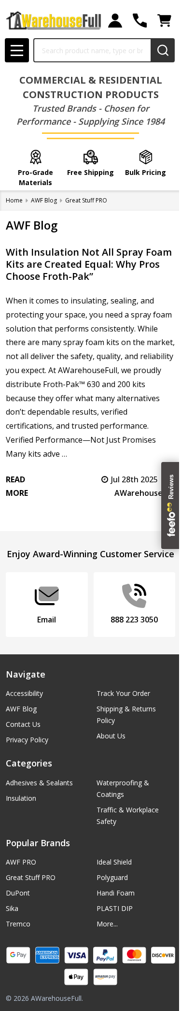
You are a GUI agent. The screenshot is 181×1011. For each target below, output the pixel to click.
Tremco (18, 923)
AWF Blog (21, 708)
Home (14, 200)
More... (107, 923)
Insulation (21, 798)
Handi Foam (116, 892)
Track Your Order (123, 693)
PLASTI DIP (115, 908)
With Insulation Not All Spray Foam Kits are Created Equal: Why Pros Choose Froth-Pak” (89, 264)
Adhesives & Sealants (39, 782)
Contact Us (23, 724)
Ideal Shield (114, 862)
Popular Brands (38, 843)
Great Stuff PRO (31, 877)
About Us (111, 735)
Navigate (25, 674)
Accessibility (24, 693)
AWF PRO (21, 862)
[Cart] (164, 20)
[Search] (163, 50)
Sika (12, 908)
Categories (29, 763)
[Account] (115, 20)
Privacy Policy (27, 739)
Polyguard (112, 877)
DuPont (18, 892)
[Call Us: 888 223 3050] (140, 20)
